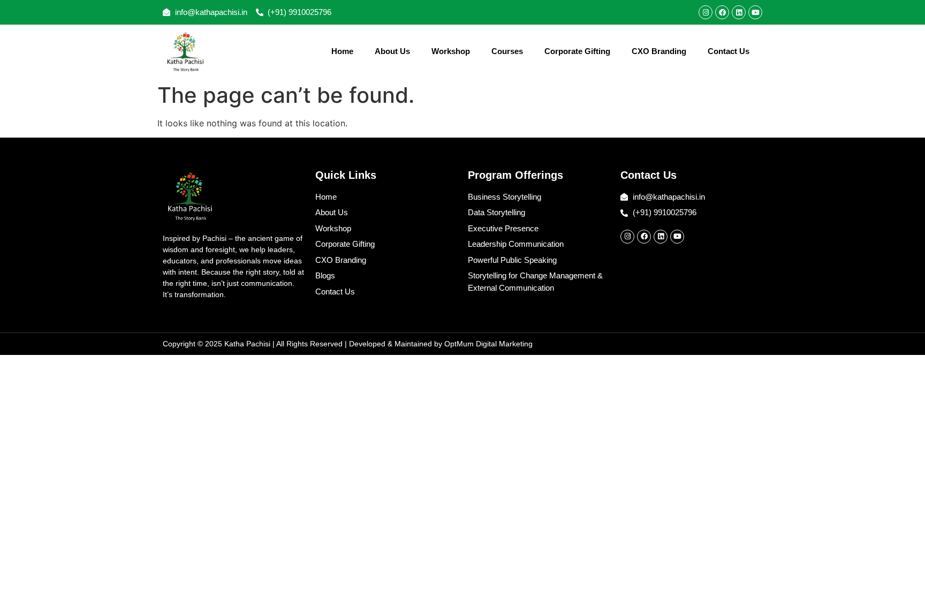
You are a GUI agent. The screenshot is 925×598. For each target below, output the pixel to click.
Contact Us (728, 51)
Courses (507, 51)
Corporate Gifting (577, 51)
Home (342, 51)
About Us (392, 51)
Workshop (450, 51)
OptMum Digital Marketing (488, 343)
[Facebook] (722, 12)
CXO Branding (659, 51)
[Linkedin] (739, 12)
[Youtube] (755, 12)
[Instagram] (705, 12)
